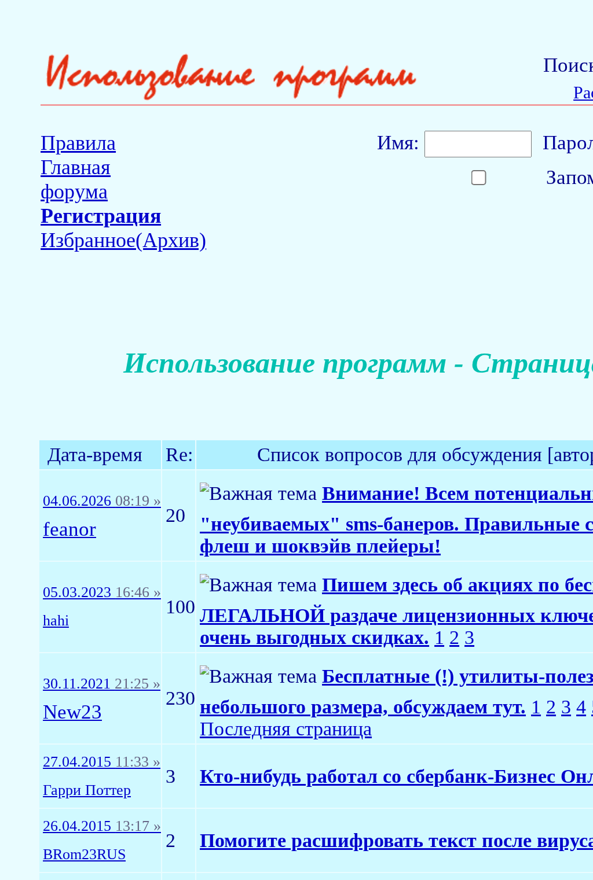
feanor (69, 529)
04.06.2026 (102, 501)
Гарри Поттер (87, 790)
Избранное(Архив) (123, 240)
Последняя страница (286, 728)
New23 (72, 712)
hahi (56, 621)
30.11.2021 (101, 684)
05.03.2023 (102, 592)
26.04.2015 (102, 826)
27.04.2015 (101, 762)
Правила (78, 142)
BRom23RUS (84, 854)
